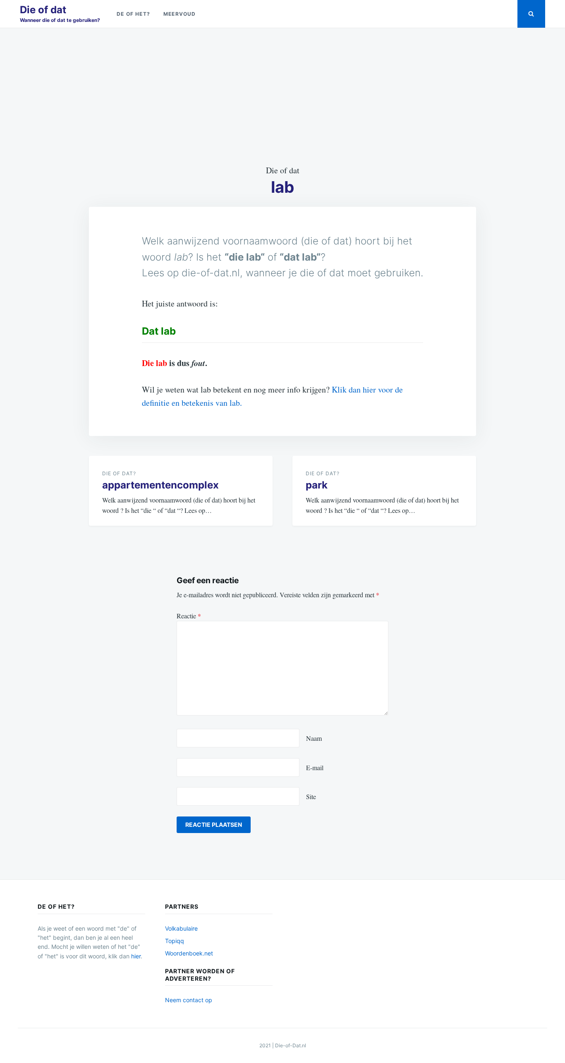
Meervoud (179, 14)
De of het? (133, 14)
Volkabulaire (181, 928)
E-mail (314, 767)
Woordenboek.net (189, 953)
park (317, 485)
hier (136, 956)
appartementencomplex (160, 485)
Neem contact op (188, 999)
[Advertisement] (282, 96)
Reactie (189, 615)
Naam (314, 738)
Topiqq (174, 940)
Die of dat (43, 10)
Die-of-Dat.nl (290, 1045)
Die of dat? (119, 473)
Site (311, 796)
